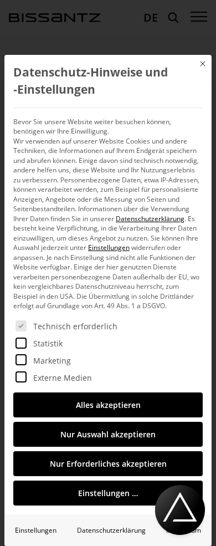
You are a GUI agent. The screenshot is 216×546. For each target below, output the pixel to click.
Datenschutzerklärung (150, 218)
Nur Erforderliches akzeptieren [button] (108, 463)
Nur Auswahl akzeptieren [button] (108, 434)
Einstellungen (35, 530)
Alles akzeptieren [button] (108, 405)
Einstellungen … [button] (108, 493)
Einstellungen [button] (109, 247)
